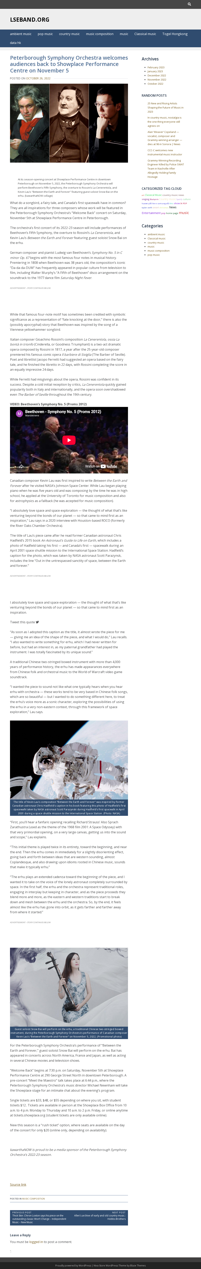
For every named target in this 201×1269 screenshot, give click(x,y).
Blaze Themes (138, 1265)
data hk (15, 43)
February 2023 (156, 67)
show (177, 203)
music (124, 34)
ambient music (20, 34)
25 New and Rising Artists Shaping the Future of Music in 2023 (166, 107)
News (172, 207)
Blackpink (154, 199)
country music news (173, 195)
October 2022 (155, 83)
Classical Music (153, 195)
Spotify (179, 199)
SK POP (183, 203)
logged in (36, 1242)
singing (145, 199)
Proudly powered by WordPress (73, 1265)
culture (187, 199)
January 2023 (155, 71)
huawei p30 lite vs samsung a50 (155, 203)
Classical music (145, 34)
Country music (167, 199)
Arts (171, 203)
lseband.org (29, 19)
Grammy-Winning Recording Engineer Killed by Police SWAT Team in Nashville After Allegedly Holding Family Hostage (166, 169)
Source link (18, 1184)
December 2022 (157, 75)
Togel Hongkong (175, 34)
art (143, 195)
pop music (45, 34)
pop (163, 213)
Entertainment (151, 213)
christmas (164, 207)
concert (156, 207)
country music (69, 34)
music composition (99, 34)
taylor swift (147, 207)
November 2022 (157, 79)
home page (172, 213)
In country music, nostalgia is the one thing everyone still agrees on (165, 122)
